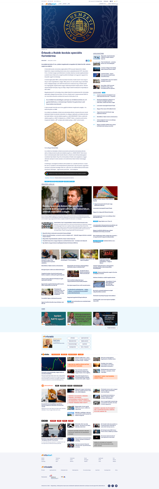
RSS (97, 485)
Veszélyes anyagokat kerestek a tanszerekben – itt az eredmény (68, 259)
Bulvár (85, 458)
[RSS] (109, 486)
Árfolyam (64, 354)
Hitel (57, 385)
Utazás (70, 385)
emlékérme (52, 181)
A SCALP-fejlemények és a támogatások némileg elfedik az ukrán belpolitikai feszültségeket (103, 267)
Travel (65, 420)
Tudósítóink (72, 458)
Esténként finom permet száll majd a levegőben (87, 259)
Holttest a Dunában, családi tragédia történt (104, 277)
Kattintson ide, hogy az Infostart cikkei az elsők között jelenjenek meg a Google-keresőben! (67, 173)
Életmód (52, 177)
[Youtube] (116, 486)
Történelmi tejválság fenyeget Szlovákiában (104, 295)
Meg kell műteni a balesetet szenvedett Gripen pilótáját (57, 233)
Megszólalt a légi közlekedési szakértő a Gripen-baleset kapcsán (59, 238)
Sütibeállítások (102, 485)
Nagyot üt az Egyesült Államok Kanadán (103, 212)
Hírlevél (114, 459)
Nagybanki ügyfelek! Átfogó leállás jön (77, 297)
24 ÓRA (103, 92)
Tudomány (58, 458)
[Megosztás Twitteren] (89, 60)
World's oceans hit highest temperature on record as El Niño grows (103, 444)
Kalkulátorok (78, 385)
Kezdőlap (47, 177)
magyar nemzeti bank (69, 181)
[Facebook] (112, 486)
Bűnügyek (86, 459)
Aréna (116, 470)
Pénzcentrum (55, 354)
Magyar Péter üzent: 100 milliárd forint (103, 200)
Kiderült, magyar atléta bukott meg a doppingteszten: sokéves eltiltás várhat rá (104, 410)
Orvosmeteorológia (87, 470)
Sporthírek (97, 470)
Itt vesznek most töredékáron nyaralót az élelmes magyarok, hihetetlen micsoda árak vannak (52, 405)
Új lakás (80, 354)
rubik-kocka (59, 181)
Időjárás (114, 461)
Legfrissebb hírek (53, 470)
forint (46, 181)
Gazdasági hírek (107, 470)
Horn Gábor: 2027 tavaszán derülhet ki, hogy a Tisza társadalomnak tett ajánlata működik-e (48, 261)
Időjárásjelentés (75, 470)
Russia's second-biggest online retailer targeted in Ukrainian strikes (78, 432)
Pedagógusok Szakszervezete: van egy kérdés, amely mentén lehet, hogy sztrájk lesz (59, 292)
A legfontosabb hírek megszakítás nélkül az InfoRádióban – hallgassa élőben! (106, 261)
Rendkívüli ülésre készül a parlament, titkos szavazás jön (85, 272)
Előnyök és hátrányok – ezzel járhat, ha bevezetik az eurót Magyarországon (78, 291)
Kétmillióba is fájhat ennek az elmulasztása (52, 265)
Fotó (114, 458)
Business (53, 420)
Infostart (43, 60)
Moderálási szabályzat (84, 485)
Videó (100, 461)
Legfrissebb (101, 458)
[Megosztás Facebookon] (87, 60)
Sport (59, 420)
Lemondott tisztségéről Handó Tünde (102, 208)
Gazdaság (43, 461)
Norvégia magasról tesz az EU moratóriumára (78, 285)
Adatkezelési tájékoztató (74, 485)
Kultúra (57, 459)
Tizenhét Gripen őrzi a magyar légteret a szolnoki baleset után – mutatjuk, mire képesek (65, 240)
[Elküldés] (91, 60)
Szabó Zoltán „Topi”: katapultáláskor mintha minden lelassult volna (71, 222)
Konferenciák (72, 354)
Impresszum (66, 485)
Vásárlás (63, 385)
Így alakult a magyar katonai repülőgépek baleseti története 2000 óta (60, 243)
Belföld (42, 458)
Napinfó (85, 461)
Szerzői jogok (93, 485)
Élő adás (73, 338)
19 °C (116, 1)
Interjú (71, 459)
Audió (100, 459)
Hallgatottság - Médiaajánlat (57, 485)
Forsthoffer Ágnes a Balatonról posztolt (51, 298)
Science (71, 420)
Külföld (42, 459)
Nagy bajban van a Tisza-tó (105, 221)
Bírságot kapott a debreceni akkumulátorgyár (53, 269)
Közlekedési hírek (64, 470)
